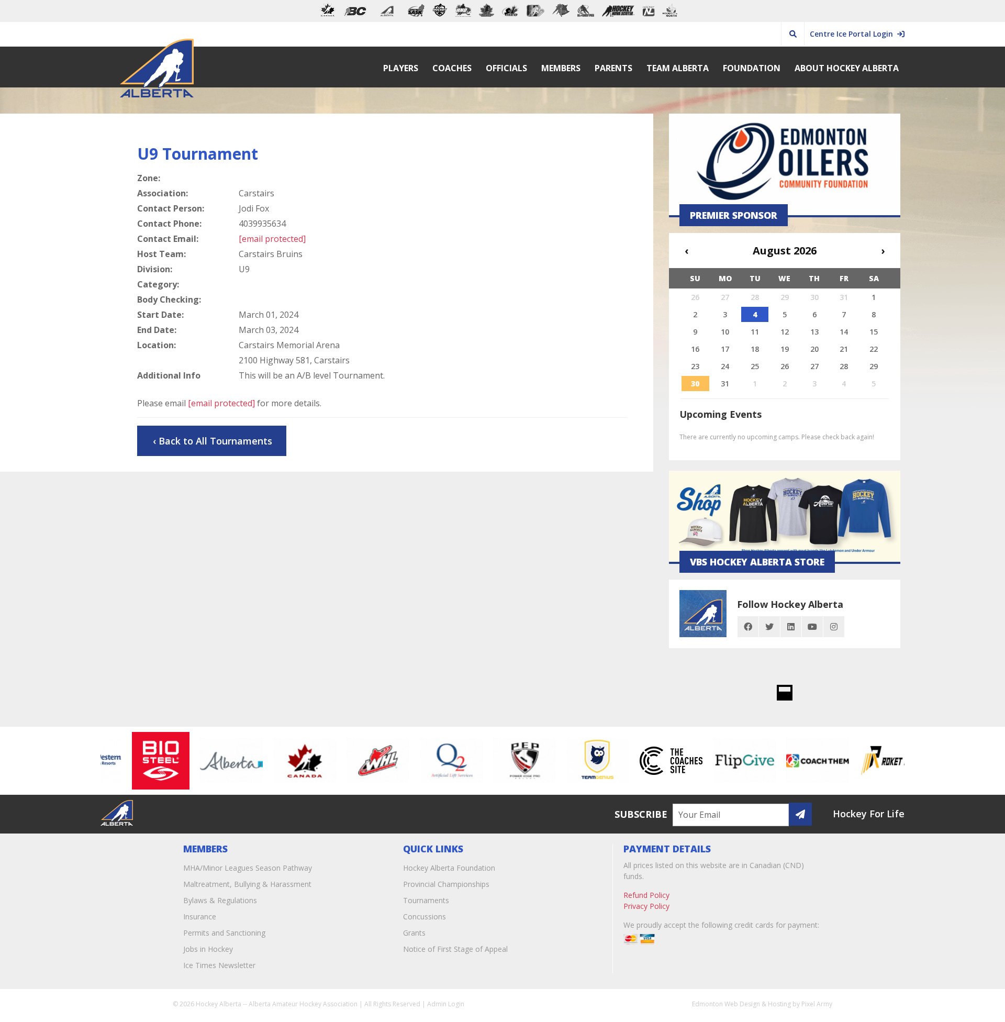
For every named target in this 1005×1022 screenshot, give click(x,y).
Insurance (199, 916)
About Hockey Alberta (847, 68)
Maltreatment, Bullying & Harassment (247, 884)
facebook (748, 626)
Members (560, 68)
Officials (506, 68)
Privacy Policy (646, 906)
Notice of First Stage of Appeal (455, 949)
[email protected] (221, 403)
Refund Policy (646, 895)
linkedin (790, 626)
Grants (414, 933)
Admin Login (445, 1003)
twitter (769, 626)
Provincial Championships (446, 884)
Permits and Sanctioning (224, 933)
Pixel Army (816, 1003)
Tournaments (426, 900)
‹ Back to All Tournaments (212, 441)
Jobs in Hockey (208, 949)
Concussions (424, 916)
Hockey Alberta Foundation (449, 868)
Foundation (751, 68)
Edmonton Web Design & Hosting (741, 1003)
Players (400, 68)
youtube (812, 626)
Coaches (452, 68)
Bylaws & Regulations (220, 900)
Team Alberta (677, 68)
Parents (613, 68)
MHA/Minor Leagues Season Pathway (247, 868)
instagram (833, 626)
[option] (141, 761)
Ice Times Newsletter (219, 965)
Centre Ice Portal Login (853, 34)
